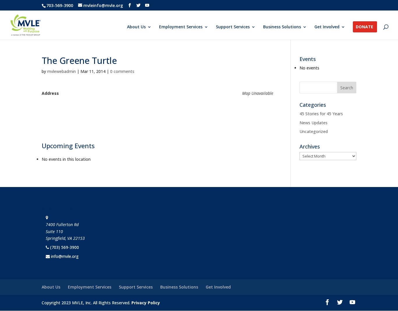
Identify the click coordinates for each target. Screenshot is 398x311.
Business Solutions (282, 27)
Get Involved (326, 27)
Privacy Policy (145, 302)
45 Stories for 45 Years (321, 113)
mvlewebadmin (61, 71)
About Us (136, 27)
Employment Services (180, 27)
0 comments (122, 71)
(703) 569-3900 (64, 247)
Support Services (233, 27)
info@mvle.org (65, 256)
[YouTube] (147, 5)
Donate (364, 27)
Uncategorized (314, 131)
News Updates (313, 122)
